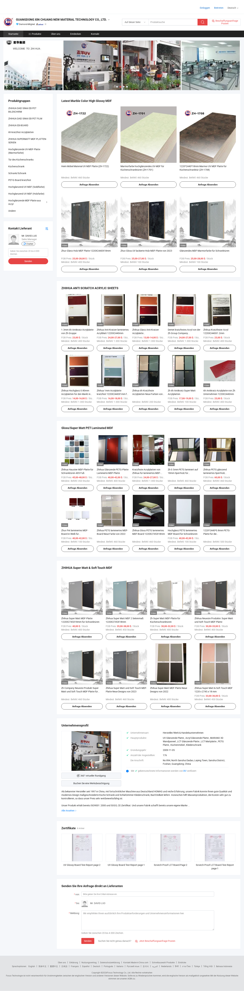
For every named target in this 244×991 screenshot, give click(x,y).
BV (185, 770)
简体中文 (42, 966)
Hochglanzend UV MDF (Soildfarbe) (26, 186)
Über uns (55, 33)
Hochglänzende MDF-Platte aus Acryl (24, 202)
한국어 (146, 966)
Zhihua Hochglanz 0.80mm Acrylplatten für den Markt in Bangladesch (75, 394)
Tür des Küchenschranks (21, 159)
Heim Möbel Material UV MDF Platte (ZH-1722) (85, 166)
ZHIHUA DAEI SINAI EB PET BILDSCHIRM (22, 110)
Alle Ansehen (68, 810)
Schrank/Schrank (17, 173)
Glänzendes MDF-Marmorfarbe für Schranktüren (204, 250)
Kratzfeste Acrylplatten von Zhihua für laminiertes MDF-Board (146, 473)
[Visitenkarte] (46, 228)
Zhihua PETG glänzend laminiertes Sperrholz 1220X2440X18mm (215, 473)
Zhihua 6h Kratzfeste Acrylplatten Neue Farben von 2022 (147, 394)
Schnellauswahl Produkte (163, 962)
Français (75, 966)
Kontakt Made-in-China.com (135, 962)
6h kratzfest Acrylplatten (21, 132)
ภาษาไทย (186, 966)
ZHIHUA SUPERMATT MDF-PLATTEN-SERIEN (27, 140)
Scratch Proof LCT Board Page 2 (170, 864)
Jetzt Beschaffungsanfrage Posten (155, 940)
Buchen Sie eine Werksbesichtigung (91, 783)
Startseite (13, 33)
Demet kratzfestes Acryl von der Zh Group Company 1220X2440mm (184, 333)
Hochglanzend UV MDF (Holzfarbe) (26, 193)
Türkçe (197, 966)
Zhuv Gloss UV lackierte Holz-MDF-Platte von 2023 (146, 250)
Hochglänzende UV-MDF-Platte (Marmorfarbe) (24, 151)
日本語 (64, 966)
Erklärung (73, 962)
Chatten (29, 243)
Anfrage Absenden (89, 184)
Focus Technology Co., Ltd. (119, 972)
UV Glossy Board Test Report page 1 (126, 864)
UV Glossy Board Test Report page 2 (81, 864)
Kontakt (95, 33)
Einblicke (182, 962)
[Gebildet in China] (24, 6)
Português (108, 966)
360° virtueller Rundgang (93, 775)
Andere (12, 210)
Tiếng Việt (208, 966)
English (31, 966)
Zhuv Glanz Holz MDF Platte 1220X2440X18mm (86, 250)
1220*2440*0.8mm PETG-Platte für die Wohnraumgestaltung (216, 534)
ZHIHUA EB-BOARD (18, 125)
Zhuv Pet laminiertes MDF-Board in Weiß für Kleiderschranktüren (74, 534)
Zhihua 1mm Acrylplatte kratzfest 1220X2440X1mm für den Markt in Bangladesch (113, 394)
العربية (155, 966)
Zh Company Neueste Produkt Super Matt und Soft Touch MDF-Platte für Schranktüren (80, 691)
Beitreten (218, 7)
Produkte (36, 33)
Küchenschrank (16, 166)
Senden (88, 940)
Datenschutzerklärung (110, 962)
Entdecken (75, 33)
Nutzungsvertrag (89, 962)
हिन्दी (177, 966)
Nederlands (166, 966)
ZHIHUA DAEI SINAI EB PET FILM (25, 118)
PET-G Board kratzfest (19, 180)
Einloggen (205, 7)
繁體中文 (54, 966)
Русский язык (133, 966)
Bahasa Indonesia (224, 966)
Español (85, 966)
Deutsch (96, 966)
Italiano (120, 966)
